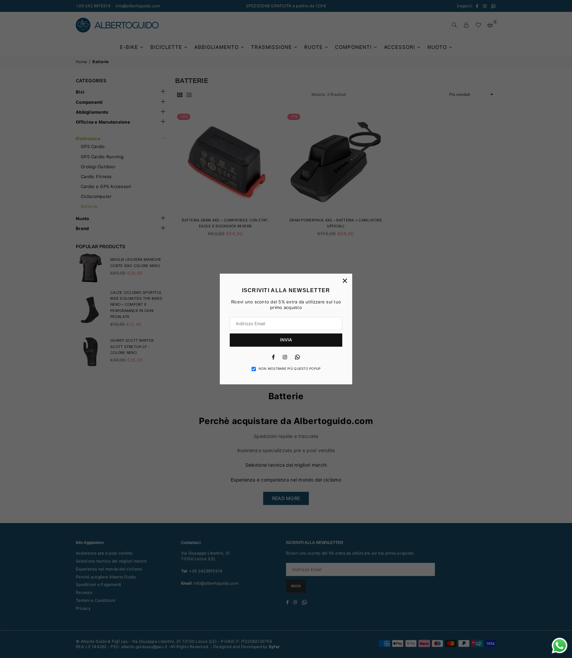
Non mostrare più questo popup (290, 368)
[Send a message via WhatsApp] (559, 646)
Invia (286, 339)
